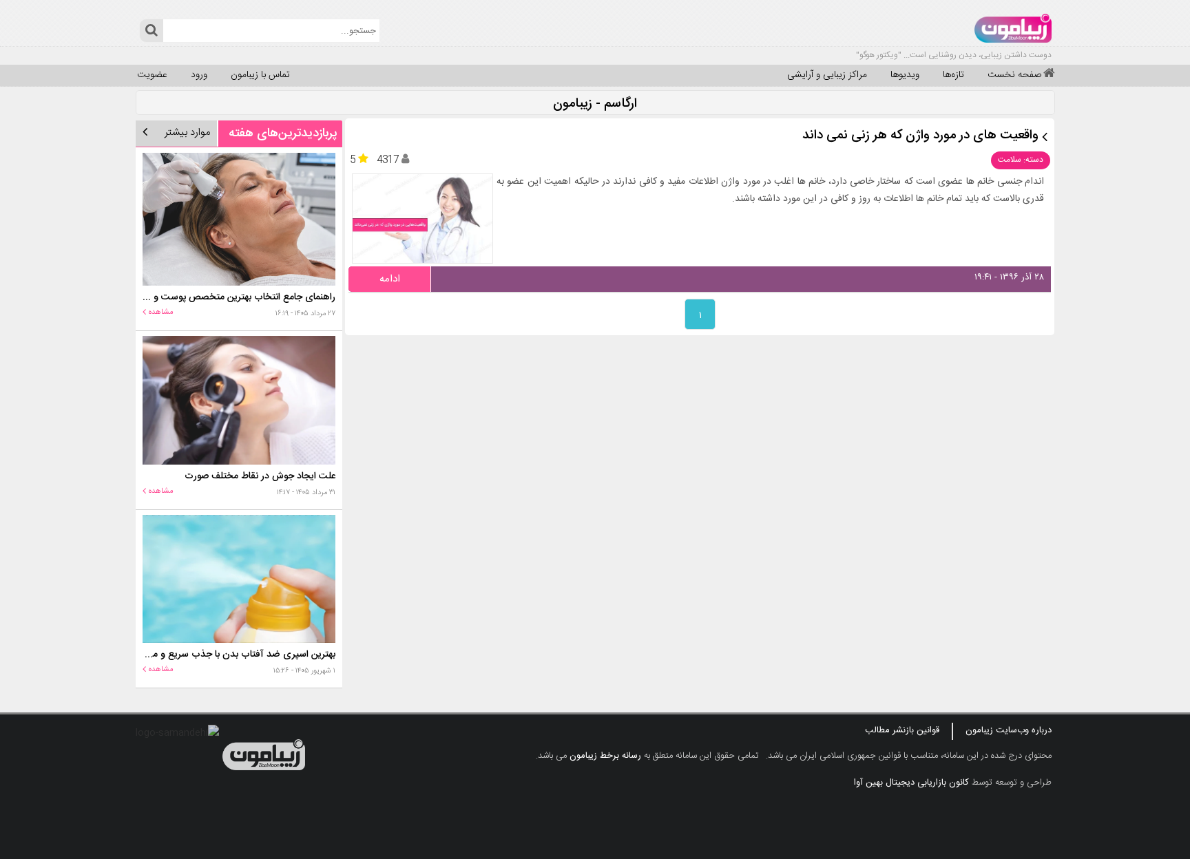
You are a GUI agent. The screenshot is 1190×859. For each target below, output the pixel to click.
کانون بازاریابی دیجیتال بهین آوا (911, 782)
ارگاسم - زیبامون (595, 104)
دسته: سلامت (1020, 160)
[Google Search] (151, 31)
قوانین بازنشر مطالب (902, 730)
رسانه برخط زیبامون (605, 755)
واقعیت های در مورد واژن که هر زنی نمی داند (920, 136)
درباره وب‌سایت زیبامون (1008, 730)
